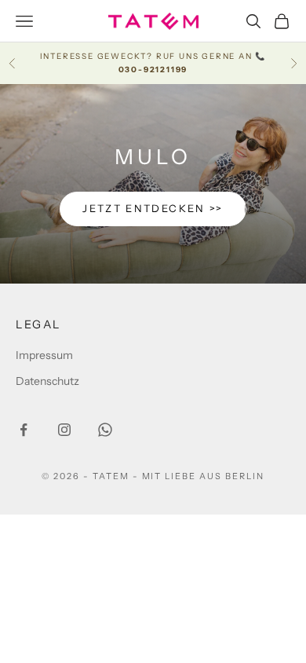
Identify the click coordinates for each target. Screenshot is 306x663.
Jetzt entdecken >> (152, 208)
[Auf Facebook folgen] (23, 430)
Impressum (44, 355)
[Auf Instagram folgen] (64, 430)
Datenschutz (47, 381)
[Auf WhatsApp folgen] (105, 430)
